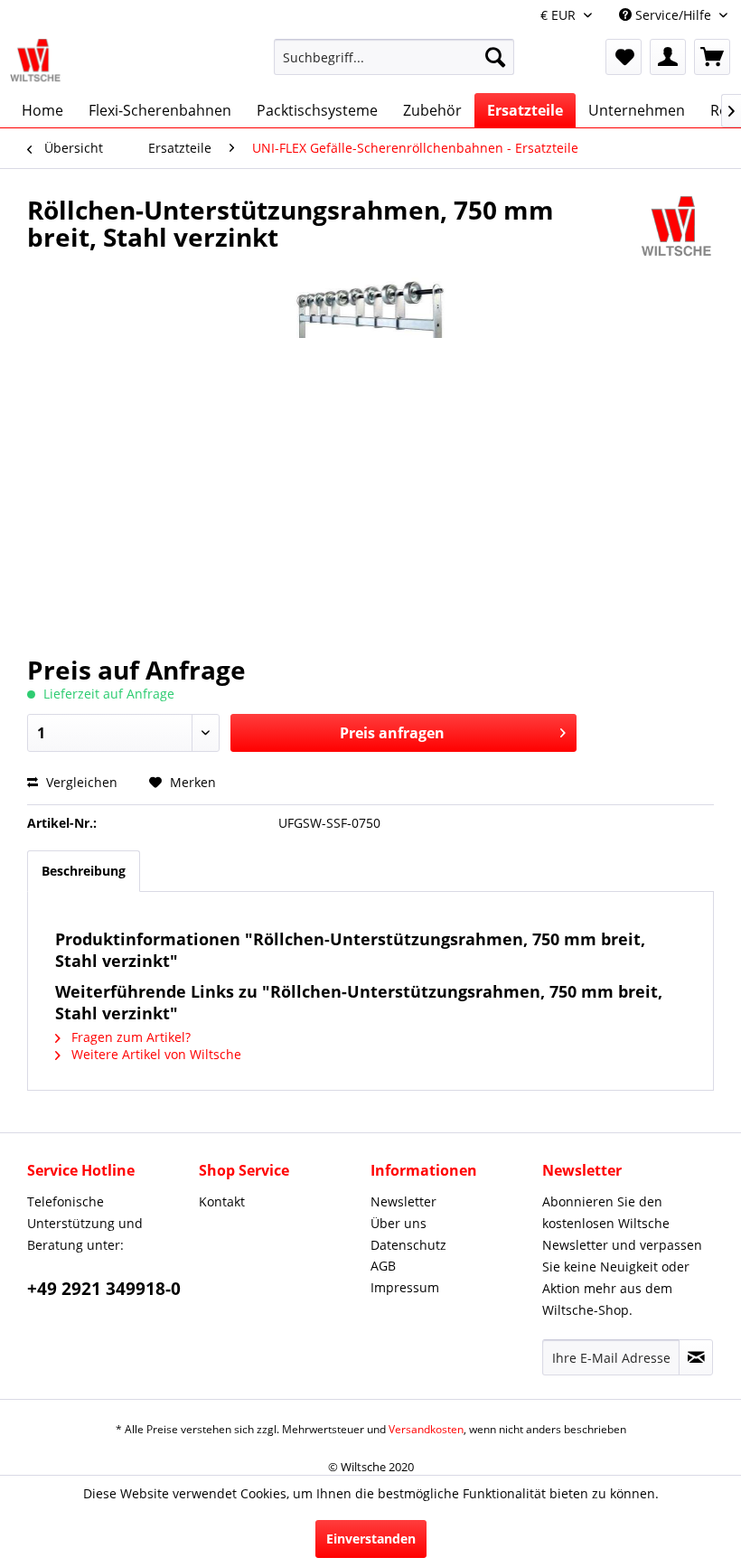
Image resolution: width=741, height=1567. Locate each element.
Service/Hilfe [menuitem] (673, 14)
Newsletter (403, 1201)
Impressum (404, 1287)
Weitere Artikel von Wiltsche (154, 1054)
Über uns (398, 1223)
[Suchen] (495, 57)
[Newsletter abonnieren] (696, 1357)
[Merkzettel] (623, 57)
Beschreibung (84, 870)
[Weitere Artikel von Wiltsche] (677, 227)
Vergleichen (79, 782)
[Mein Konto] (668, 57)
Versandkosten (426, 1429)
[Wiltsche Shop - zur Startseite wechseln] (35, 61)
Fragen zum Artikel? (129, 1037)
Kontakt (222, 1201)
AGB (383, 1265)
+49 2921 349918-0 (104, 1288)
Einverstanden (371, 1538)
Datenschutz (408, 1244)
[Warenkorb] (712, 57)
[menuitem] (394, 65)
